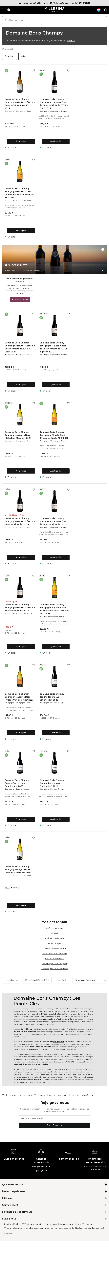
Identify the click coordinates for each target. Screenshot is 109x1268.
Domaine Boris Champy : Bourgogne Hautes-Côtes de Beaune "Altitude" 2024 (20, 521)
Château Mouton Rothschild (54, 953)
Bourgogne (9, 111)
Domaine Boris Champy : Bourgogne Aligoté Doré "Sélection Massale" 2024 (18, 435)
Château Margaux (54, 928)
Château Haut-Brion (54, 938)
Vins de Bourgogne (58, 1095)
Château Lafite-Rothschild (55, 948)
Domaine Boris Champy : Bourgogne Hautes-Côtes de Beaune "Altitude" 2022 (53, 521)
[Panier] (105, 10)
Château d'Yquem (54, 943)
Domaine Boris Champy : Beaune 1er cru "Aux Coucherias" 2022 (52, 697)
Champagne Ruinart (54, 958)
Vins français (40, 1095)
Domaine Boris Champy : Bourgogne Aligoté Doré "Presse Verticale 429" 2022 (53, 435)
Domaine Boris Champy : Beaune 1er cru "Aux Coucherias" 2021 (52, 783)
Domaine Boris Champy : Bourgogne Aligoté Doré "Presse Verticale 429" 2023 (19, 697)
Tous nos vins (25, 1095)
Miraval (54, 933)
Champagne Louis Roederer (54, 968)
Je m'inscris (54, 1125)
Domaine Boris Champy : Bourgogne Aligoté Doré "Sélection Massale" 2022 (18, 869)
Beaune (53, 703)
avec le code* (48, 3)
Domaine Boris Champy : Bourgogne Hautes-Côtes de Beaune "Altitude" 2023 (20, 607)
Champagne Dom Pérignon (54, 963)
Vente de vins (9, 1095)
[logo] (54, 10)
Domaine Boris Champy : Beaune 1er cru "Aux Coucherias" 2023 (17, 783)
